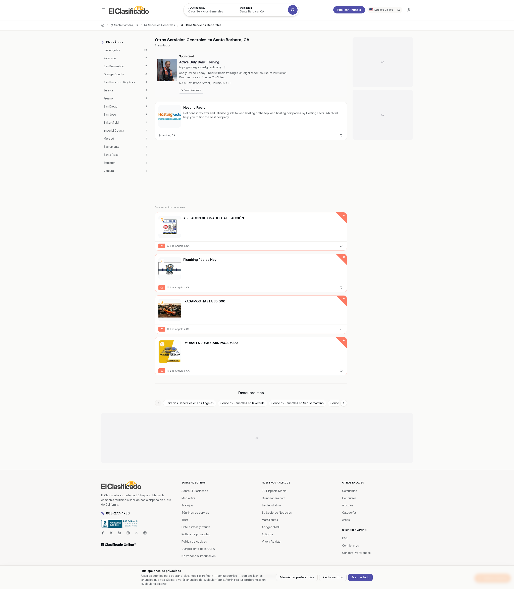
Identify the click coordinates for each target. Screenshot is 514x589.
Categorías (349, 512)
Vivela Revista (271, 541)
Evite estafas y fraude (196, 527)
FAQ (345, 538)
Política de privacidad (196, 534)
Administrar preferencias (296, 577)
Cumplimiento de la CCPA (198, 548)
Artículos (347, 505)
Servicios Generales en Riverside (242, 403)
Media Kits (188, 498)
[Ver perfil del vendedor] (162, 219)
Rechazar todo (333, 577)
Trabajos (187, 505)
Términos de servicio (195, 512)
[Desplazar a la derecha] (344, 403)
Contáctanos (350, 545)
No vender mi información (199, 556)
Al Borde (267, 534)
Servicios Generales (161, 25)
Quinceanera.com (273, 498)
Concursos (349, 498)
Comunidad (349, 491)
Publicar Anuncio (349, 9)
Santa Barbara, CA (126, 25)
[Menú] (103, 10)
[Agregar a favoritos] (341, 135)
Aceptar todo (360, 577)
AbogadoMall (270, 527)
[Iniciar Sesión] (409, 10)
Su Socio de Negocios (277, 512)
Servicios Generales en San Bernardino (297, 403)
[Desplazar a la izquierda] (158, 403)
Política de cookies (194, 541)
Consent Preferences (356, 552)
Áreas (346, 519)
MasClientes (270, 519)
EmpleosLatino (271, 505)
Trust (185, 519)
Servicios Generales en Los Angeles (190, 403)
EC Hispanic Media (274, 491)
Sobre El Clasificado (195, 491)
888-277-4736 (118, 513)
